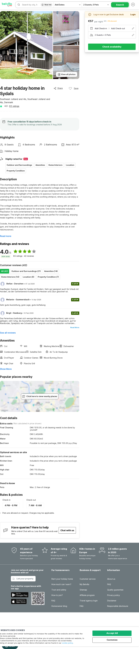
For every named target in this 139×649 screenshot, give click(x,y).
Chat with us (67, 530)
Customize (112, 640)
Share (60, 88)
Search (120, 4)
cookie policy (67, 643)
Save (76, 88)
